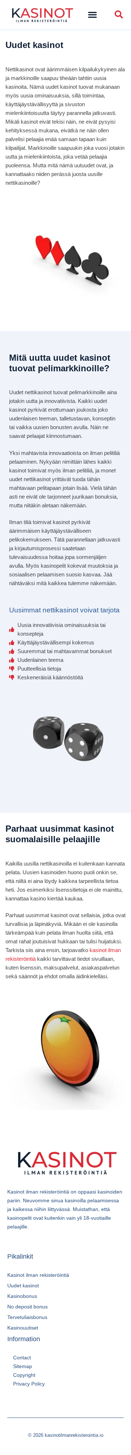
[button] (93, 15)
